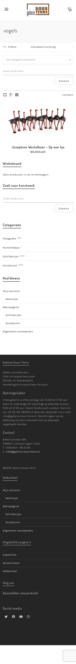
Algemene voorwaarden (18, 331)
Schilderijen (11, 256)
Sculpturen (10, 265)
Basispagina (11, 307)
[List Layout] (11, 95)
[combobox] (38, 59)
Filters (12, 46)
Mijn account (11, 291)
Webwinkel (10, 571)
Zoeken (64, 81)
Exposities (9, 554)
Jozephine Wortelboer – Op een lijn (38, 147)
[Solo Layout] (5, 95)
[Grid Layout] (17, 95)
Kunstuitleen (11, 563)
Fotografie (9, 238)
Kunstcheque (11, 247)
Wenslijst (12, 299)
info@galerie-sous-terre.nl (23, 451)
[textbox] (38, 60)
